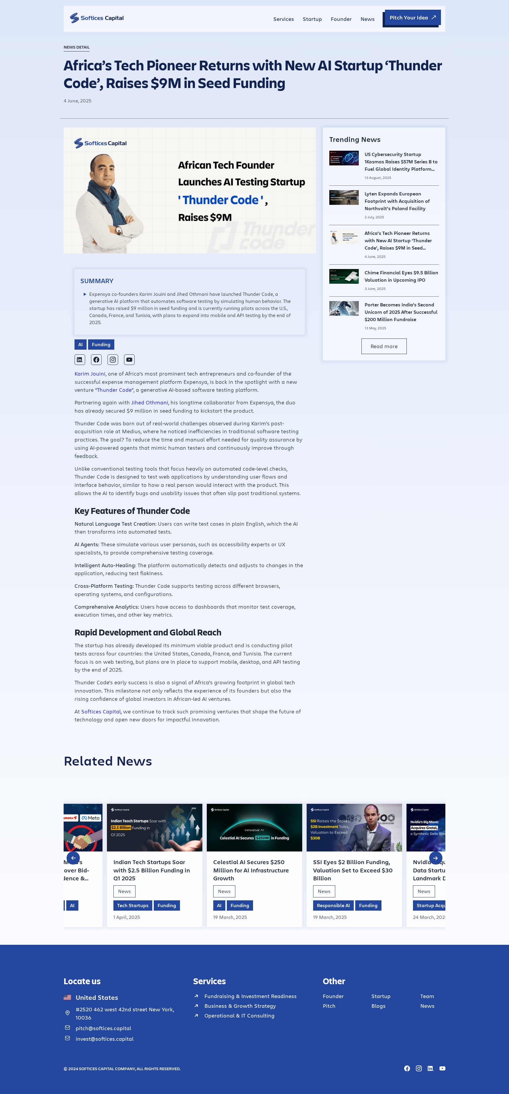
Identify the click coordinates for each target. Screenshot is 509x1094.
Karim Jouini (90, 373)
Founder (341, 18)
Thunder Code (114, 389)
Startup (312, 18)
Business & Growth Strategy (240, 1005)
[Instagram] (113, 359)
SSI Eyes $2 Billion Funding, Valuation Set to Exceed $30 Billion (353, 870)
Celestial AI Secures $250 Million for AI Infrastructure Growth (251, 870)
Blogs (378, 1005)
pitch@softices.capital (103, 1028)
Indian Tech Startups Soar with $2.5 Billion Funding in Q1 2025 (151, 870)
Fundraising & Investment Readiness (250, 996)
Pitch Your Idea (409, 17)
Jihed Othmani (149, 402)
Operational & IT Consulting (239, 1015)
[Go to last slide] (73, 858)
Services (283, 18)
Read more (384, 346)
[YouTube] (129, 359)
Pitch (329, 1005)
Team (427, 996)
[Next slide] (435, 858)
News (368, 18)
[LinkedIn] (80, 359)
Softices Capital (101, 711)
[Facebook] (96, 359)
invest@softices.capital (104, 1038)
